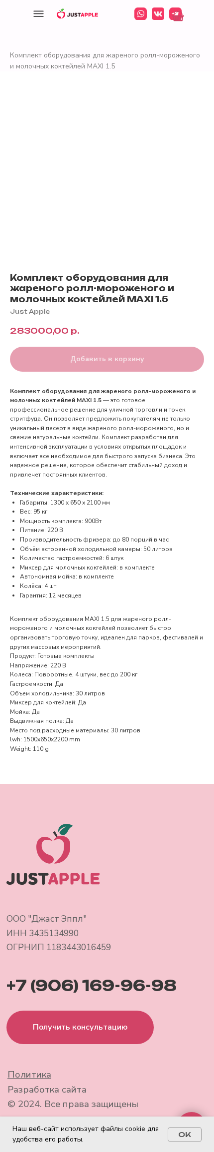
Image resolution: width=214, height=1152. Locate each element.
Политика (29, 1074)
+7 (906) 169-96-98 (91, 986)
